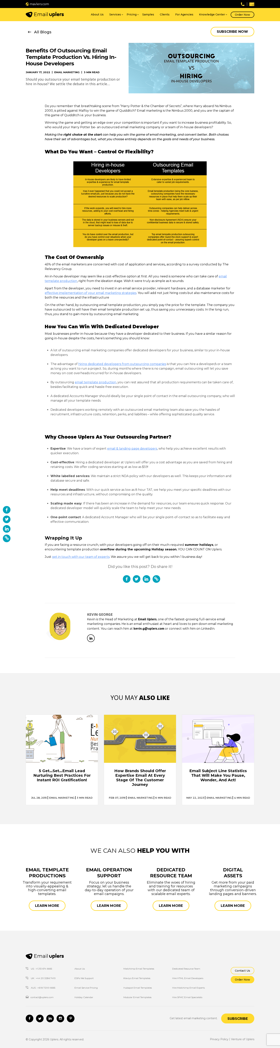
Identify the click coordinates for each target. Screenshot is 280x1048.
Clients (165, 14)
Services (115, 14)
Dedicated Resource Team (186, 968)
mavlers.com (39, 4)
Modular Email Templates (137, 997)
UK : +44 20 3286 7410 (43, 978)
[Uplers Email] (45, 956)
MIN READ (85, 798)
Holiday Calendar (83, 997)
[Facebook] (29, 1018)
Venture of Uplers (242, 1039)
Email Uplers (147, 619)
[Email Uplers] (45, 14)
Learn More (47, 906)
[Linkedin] (50, 1018)
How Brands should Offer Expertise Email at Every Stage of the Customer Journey (140, 778)
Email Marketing (67, 72)
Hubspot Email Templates (137, 987)
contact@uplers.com (42, 997)
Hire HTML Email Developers (187, 978)
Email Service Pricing (86, 987)
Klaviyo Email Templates (136, 978)
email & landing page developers (132, 448)
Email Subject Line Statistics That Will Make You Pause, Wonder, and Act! (218, 775)
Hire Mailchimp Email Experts (188, 987)
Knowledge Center (212, 14)
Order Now (242, 14)
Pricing (132, 14)
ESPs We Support (84, 978)
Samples (148, 14)
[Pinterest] (70, 1018)
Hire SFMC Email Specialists (187, 997)
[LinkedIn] (91, 638)
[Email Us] (251, 4)
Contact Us (242, 970)
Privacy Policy (219, 1039)
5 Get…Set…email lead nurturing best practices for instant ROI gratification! (62, 775)
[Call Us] (242, 4)
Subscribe (237, 1019)
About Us (97, 14)
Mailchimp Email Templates (138, 968)
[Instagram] (60, 1018)
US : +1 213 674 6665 (41, 968)
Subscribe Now (232, 32)
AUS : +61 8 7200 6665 (42, 987)
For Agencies (184, 14)
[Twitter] (40, 1018)
